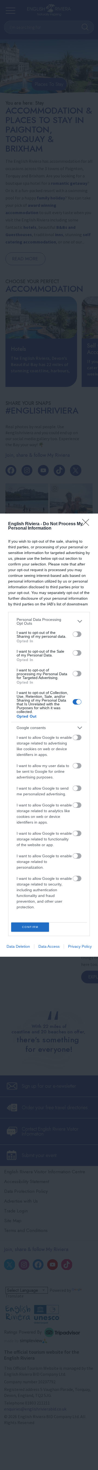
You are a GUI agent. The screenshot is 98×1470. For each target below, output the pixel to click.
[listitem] (49, 621)
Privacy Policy (80, 946)
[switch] (77, 634)
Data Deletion (18, 946)
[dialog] (49, 735)
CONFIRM (30, 926)
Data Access (49, 946)
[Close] (87, 524)
